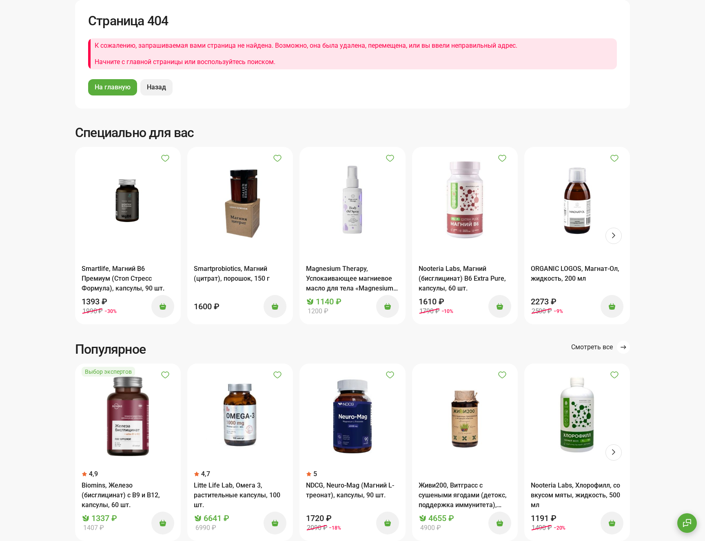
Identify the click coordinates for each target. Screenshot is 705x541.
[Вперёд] (613, 236)
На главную (113, 87)
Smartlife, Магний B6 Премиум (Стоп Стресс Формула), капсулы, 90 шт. (123, 278)
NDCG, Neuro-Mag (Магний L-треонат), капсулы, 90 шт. (350, 490)
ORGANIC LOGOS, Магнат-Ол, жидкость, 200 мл (575, 273)
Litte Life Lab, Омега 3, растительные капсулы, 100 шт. (237, 495)
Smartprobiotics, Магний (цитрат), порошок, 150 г (232, 273)
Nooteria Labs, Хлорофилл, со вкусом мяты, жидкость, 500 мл (575, 495)
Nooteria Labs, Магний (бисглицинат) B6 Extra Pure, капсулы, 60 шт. (462, 278)
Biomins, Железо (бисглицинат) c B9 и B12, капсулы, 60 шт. (121, 495)
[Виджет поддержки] (687, 523)
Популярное (110, 349)
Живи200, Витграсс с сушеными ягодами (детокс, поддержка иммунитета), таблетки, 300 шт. (463, 495)
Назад (156, 87)
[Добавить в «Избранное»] (165, 158)
